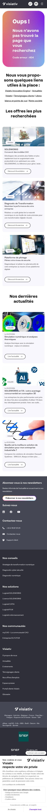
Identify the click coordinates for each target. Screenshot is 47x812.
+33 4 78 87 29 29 (13, 528)
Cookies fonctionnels (12, 795)
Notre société (35, 101)
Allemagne (8, 715)
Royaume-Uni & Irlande (22, 717)
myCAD (11, 723)
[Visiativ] (13, 4)
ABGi (21, 723)
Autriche (16, 715)
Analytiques (9, 797)
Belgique (24, 715)
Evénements (8, 667)
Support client (12, 540)
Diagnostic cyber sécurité (13, 570)
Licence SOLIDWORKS (12, 599)
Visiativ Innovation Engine (17, 91)
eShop (5, 723)
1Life (16, 723)
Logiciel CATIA (9, 604)
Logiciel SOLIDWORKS (12, 593)
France (31, 715)
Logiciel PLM (8, 610)
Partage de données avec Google (16, 792)
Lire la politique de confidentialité (14, 784)
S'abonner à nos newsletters (19, 498)
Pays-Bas (38, 715)
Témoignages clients (24, 96)
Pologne (9, 717)
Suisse (34, 717)
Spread (15, 725)
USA (39, 717)
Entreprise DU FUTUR (11, 638)
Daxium (32, 723)
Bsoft (27, 723)
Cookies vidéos (10, 799)
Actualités (7, 661)
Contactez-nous (13, 534)
